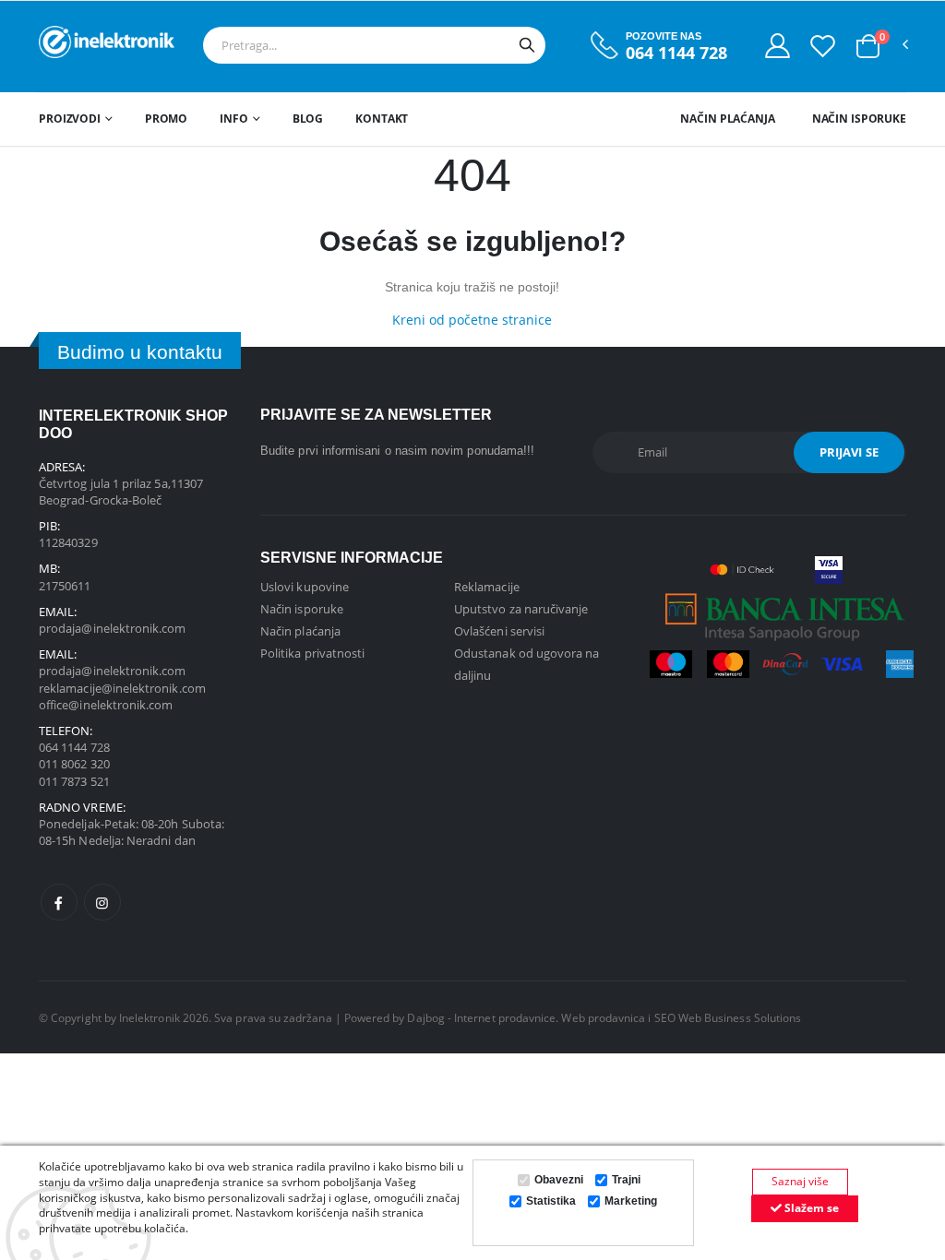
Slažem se (810, 1208)
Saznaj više (800, 1181)
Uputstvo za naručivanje (521, 608)
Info (234, 118)
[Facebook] (59, 902)
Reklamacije (487, 586)
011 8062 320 (74, 763)
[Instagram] (102, 902)
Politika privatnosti (312, 653)
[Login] (777, 45)
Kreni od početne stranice (472, 319)
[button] (868, 46)
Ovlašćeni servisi (499, 631)
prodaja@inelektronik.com (112, 628)
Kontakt (381, 118)
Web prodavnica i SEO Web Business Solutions (681, 1017)
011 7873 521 (74, 781)
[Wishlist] (822, 45)
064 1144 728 (676, 53)
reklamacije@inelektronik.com (122, 688)
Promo (166, 118)
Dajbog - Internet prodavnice (481, 1017)
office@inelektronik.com (106, 704)
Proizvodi (70, 118)
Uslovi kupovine (304, 586)
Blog (308, 118)
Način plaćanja (727, 118)
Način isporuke (859, 118)
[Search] (526, 45)
